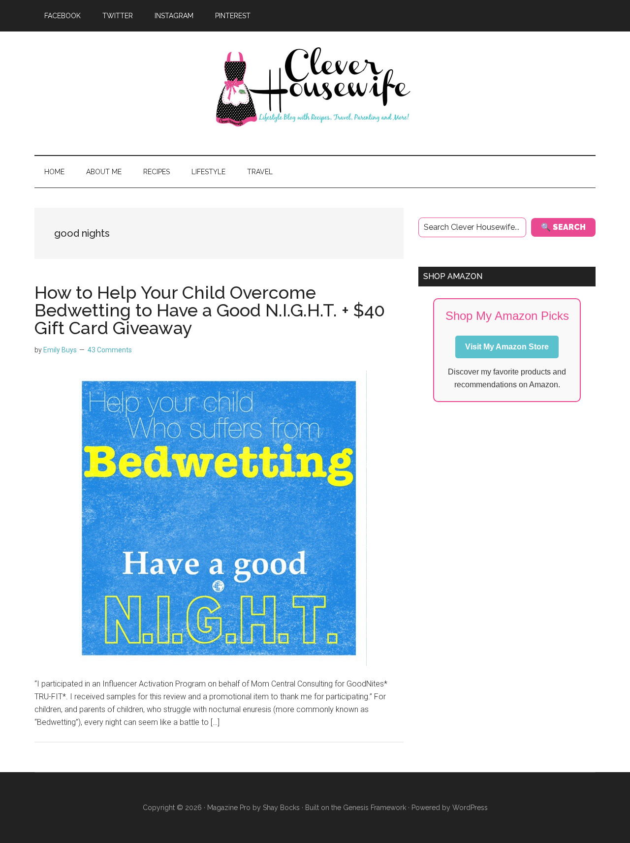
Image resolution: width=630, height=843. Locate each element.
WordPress (470, 808)
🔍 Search (563, 227)
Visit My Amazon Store (507, 347)
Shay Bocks (281, 808)
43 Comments (110, 350)
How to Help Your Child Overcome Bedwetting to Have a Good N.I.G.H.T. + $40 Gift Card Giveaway (209, 310)
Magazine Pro (229, 808)
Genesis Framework (374, 808)
